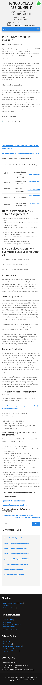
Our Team (6, 605)
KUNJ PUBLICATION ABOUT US (13, 603)
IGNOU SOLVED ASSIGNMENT (21, 5)
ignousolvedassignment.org (15, 505)
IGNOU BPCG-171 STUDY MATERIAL (27, 518)
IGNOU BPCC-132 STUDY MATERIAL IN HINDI (17, 515)
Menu (5, 29)
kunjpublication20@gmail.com (24, 25)
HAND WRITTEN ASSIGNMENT (12, 625)
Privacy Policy (7, 644)
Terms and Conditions (10, 648)
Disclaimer (6, 641)
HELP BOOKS (7, 622)
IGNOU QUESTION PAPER (11, 629)
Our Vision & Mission (9, 608)
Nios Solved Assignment (13, 538)
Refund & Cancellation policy (12, 646)
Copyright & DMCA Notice (10, 651)
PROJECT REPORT (9, 627)
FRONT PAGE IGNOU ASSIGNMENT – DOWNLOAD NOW (20, 153)
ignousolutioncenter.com (13, 501)
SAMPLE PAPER (8, 620)
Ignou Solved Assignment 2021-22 (16, 548)
